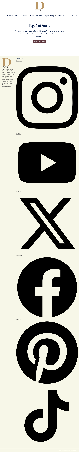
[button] (72, 15)
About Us (4, 450)
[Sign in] (76, 15)
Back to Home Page (39, 41)
